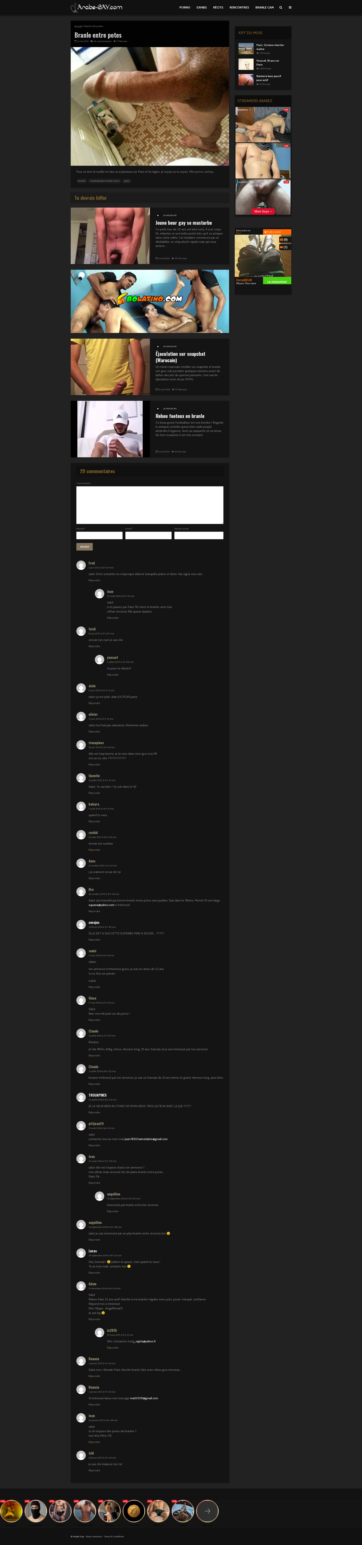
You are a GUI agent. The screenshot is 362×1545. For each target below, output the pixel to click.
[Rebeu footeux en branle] (110, 429)
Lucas (93, 1250)
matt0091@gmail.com (144, 1398)
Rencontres (239, 7)
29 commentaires (102, 41)
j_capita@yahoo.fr (144, 1341)
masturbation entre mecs (105, 181)
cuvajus (94, 922)
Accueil (78, 26)
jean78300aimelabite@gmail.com (146, 1139)
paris (127, 181)
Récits (218, 7)
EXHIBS (202, 7)
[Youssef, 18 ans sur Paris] (246, 64)
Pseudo (80, 529)
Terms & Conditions (114, 1536)
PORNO (184, 7)
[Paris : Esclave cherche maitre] (246, 48)
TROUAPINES (98, 1095)
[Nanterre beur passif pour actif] (246, 79)
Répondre (94, 580)
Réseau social (181, 529)
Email (129, 529)
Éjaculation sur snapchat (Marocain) (180, 357)
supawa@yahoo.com (101, 905)
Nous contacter (94, 1536)
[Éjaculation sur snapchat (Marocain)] (110, 366)
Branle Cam (264, 7)
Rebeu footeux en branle (180, 416)
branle (81, 181)
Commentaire (83, 483)
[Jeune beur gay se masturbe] (110, 235)
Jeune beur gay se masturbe (184, 222)
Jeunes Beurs (169, 215)
